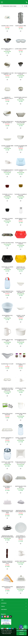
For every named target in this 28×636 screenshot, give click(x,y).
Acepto (21, 630)
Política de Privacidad (21, 633)
